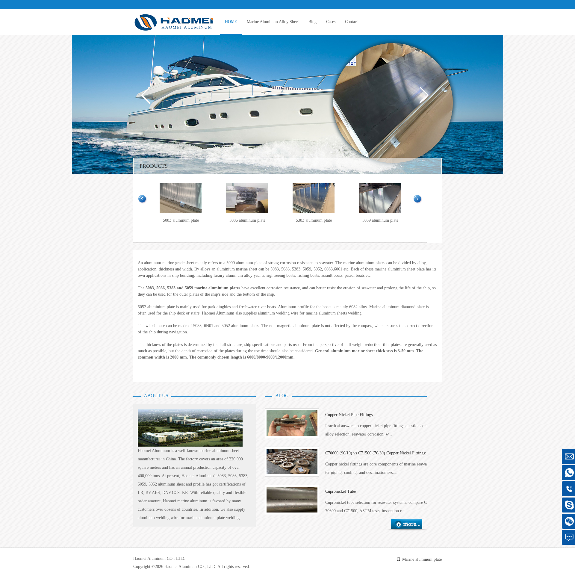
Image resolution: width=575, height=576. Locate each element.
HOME (231, 21)
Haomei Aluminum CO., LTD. (159, 558)
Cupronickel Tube (340, 491)
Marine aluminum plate (422, 559)
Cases (330, 21)
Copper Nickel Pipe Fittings (349, 414)
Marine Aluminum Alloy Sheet (273, 21)
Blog (312, 21)
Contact (351, 21)
